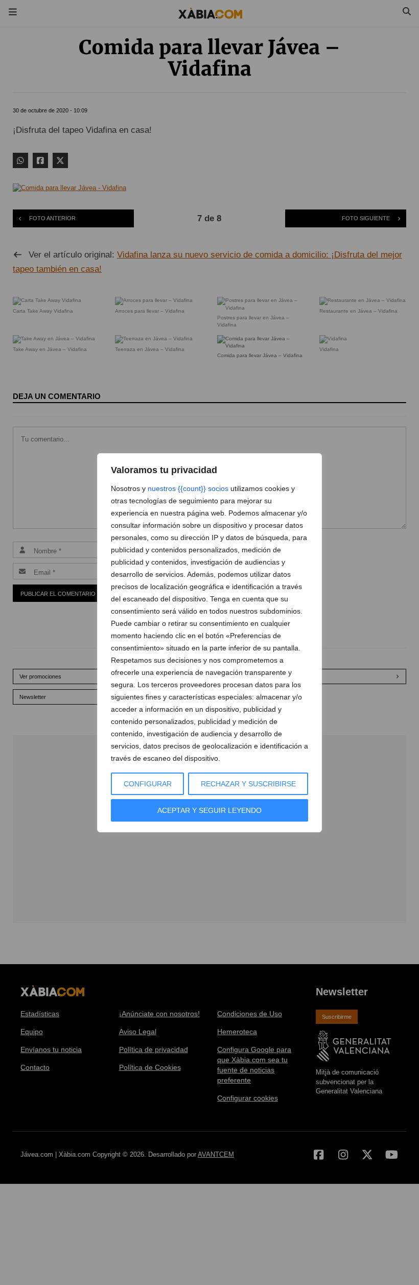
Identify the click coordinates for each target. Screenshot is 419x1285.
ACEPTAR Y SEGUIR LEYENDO (209, 810)
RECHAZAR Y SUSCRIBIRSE (248, 784)
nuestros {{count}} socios (188, 488)
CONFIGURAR (148, 784)
